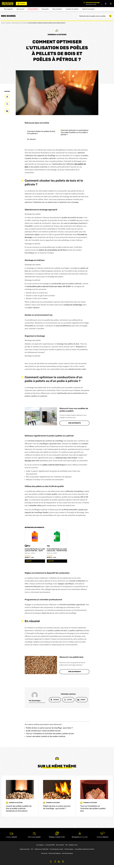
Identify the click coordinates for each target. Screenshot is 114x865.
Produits (22, 3)
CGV (32, 849)
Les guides (8, 22)
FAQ (66, 845)
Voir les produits (74, 423)
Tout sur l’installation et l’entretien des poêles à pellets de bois (50, 734)
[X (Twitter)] (63, 862)
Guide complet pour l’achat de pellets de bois (43, 731)
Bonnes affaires (33, 9)
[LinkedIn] (59, 862)
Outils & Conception (88, 9)
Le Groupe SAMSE (50, 845)
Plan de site (44, 853)
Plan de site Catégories (55, 853)
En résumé (31, 139)
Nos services (20, 9)
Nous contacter (57, 9)
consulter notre (35, 505)
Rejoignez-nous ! (73, 845)
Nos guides (45, 9)
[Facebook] (55, 862)
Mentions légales (69, 849)
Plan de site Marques (67, 853)
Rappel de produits (25, 849)
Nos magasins (8, 9)
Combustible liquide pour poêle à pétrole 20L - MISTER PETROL (57, 550)
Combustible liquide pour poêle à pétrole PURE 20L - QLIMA (35, 550)
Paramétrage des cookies (56, 849)
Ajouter (29, 561)
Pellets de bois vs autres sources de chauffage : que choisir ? (49, 728)
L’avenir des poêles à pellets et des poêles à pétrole (45, 736)
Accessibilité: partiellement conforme (84, 849)
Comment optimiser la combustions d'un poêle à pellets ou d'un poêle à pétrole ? (74, 132)
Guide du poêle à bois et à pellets (19, 22)
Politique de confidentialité (41, 849)
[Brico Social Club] (51, 862)
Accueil (3, 22)
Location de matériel (72, 9)
